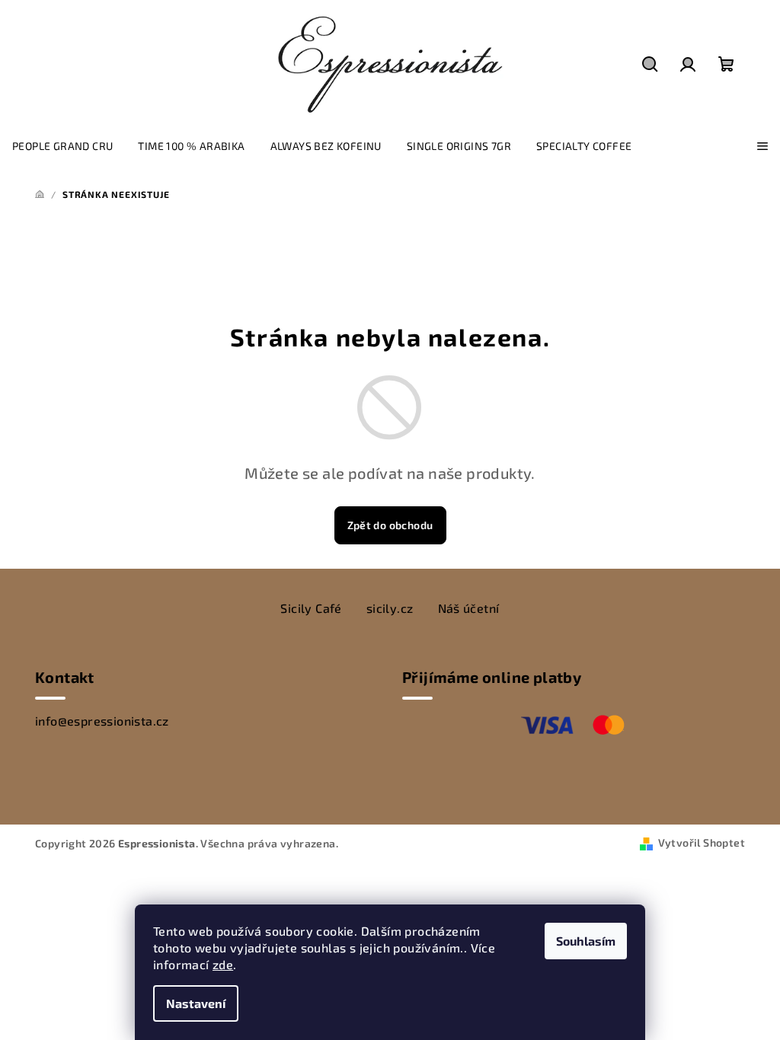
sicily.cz (390, 608)
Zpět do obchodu (390, 524)
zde (223, 964)
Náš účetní (469, 608)
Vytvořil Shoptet (701, 842)
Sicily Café (310, 608)
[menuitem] (62, 146)
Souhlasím (585, 940)
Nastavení (195, 1003)
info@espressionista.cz (102, 720)
